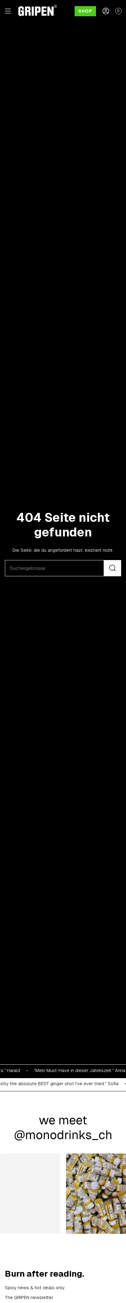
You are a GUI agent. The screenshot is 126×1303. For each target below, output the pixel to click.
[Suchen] (112, 568)
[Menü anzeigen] (8, 11)
